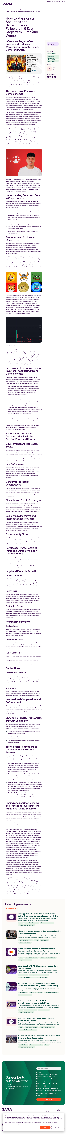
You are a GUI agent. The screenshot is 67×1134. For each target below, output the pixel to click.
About (47, 1111)
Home (7, 9)
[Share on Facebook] (51, 77)
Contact (49, 1)
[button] (63, 4)
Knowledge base (15, 9)
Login (62, 1)
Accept (45, 1127)
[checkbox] (48, 1077)
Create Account (56, 1)
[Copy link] (55, 77)
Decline (56, 1127)
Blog (23, 9)
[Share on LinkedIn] (48, 77)
